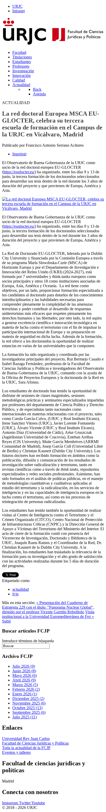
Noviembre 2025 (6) (29, 703)
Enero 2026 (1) (24, 694)
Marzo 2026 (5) (25, 685)
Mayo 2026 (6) (24, 675)
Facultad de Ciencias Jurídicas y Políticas (35, 743)
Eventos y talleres (16, 752)
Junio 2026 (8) (24, 671)
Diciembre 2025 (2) (28, 698)
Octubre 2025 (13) (27, 708)
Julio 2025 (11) (24, 717)
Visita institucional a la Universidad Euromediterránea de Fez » (48, 614)
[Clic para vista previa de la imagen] (53, 208)
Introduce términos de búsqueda (28, 641)
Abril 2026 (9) (24, 680)
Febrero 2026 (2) (26, 689)
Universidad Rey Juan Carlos (26, 738)
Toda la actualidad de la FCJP (26, 748)
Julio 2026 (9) (23, 666)
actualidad (20, 589)
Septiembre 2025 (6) (29, 712)
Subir (6, 621)
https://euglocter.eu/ (19, 172)
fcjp (15, 594)
